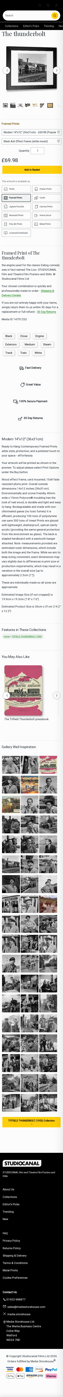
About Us (8, 1189)
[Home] (16, 5)
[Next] (56, 70)
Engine (39, 336)
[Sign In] (56, 5)
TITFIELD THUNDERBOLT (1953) (27, 636)
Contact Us (10, 1292)
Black (8, 336)
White (38, 352)
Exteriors (11, 344)
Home (7, 636)
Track (8, 352)
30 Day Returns (46, 311)
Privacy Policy (11, 1240)
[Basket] (48, 5)
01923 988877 (16, 1299)
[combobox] (27, 15)
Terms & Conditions (15, 1263)
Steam (47, 344)
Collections (11, 26)
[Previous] (6, 70)
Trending (49, 26)
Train (23, 352)
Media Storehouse (42, 1361)
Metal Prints (10, 1270)
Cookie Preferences (15, 1277)
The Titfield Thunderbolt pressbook (26, 719)
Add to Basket (32, 169)
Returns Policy (12, 1248)
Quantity (24, 150)
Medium (30, 344)
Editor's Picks (31, 26)
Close (23, 336)
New (5, 1219)
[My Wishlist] (40, 5)
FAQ (5, 1233)
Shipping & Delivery (15, 1255)
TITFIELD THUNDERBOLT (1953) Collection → (31, 1122)
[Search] (54, 15)
